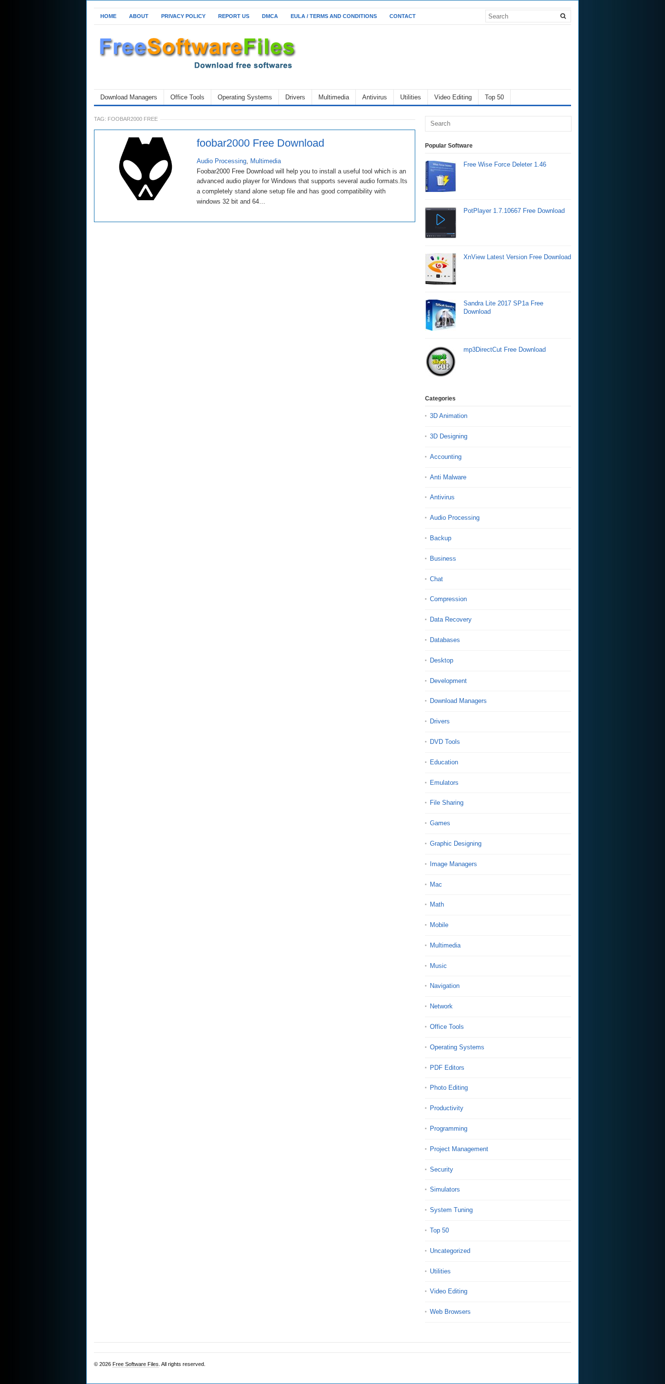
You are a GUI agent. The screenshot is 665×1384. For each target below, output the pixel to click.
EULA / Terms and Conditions (334, 16)
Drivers (295, 97)
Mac (436, 884)
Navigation (445, 985)
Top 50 (494, 97)
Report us (233, 16)
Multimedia (333, 97)
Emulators (444, 782)
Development (448, 680)
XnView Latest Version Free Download (517, 257)
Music (438, 965)
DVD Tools (445, 741)
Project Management (459, 1149)
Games (440, 823)
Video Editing (453, 97)
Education (444, 762)
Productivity (446, 1108)
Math (437, 904)
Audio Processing (221, 161)
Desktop (441, 660)
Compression (448, 599)
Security (441, 1169)
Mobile (439, 925)
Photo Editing (449, 1087)
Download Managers (128, 97)
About (138, 16)
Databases (445, 640)
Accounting (446, 456)
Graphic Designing (455, 843)
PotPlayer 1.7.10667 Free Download (514, 210)
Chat (436, 579)
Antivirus (374, 97)
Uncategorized (450, 1250)
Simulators (445, 1189)
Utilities (410, 97)
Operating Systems (245, 97)
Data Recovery (451, 619)
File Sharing (446, 802)
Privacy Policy (183, 16)
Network (441, 1006)
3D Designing (448, 436)
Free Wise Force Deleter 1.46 (504, 164)
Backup (440, 538)
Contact (402, 16)
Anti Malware (448, 477)
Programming (448, 1128)
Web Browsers (450, 1311)
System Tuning (451, 1209)
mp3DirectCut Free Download (504, 349)
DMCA (270, 16)
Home (108, 16)
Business (443, 558)
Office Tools (187, 97)
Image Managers (453, 864)
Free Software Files (135, 1364)
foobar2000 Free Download (260, 143)
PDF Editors (447, 1067)
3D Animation (448, 415)
